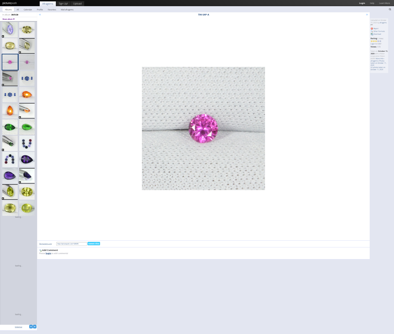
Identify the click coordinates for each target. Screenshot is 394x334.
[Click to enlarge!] (203, 128)
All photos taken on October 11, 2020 (378, 68)
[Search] (390, 9)
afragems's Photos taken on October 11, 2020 (378, 63)
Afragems (47, 3)
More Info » (380, 58)
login (48, 253)
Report (375, 28)
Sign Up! (63, 3)
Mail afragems (67, 9)
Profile (40, 9)
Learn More (384, 3)
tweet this (93, 243)
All (18, 9)
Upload (77, 3)
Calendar (28, 9)
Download (377, 34)
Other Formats (379, 31)
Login (362, 3)
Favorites (52, 9)
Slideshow (18, 327)
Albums (8, 9)
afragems (383, 22)
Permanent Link (45, 243)
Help (372, 3)
